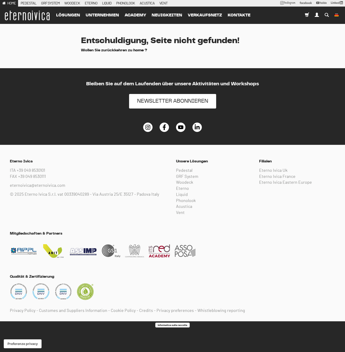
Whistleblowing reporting (221, 311)
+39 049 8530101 (31, 171)
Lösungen (68, 15)
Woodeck (184, 182)
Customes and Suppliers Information (73, 311)
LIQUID (106, 3)
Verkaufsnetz (205, 15)
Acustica (184, 207)
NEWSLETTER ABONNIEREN (172, 101)
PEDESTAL (28, 3)
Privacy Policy (22, 311)
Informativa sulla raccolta (172, 325)
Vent (180, 213)
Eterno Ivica (27, 15)
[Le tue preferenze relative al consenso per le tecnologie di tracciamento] (23, 343)
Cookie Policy (123, 311)
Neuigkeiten (167, 15)
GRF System (187, 177)
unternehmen (102, 15)
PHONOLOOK (125, 3)
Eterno (182, 189)
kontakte (239, 15)
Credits (146, 311)
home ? (140, 50)
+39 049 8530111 (32, 177)
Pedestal (184, 171)
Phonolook (186, 201)
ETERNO (91, 3)
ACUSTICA (147, 3)
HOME (11, 3)
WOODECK (72, 3)
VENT (163, 3)
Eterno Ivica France (277, 177)
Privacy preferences (175, 311)
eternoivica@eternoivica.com (37, 185)
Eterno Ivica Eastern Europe (285, 182)
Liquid (182, 195)
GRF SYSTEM (50, 3)
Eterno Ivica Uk (273, 171)
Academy (135, 15)
